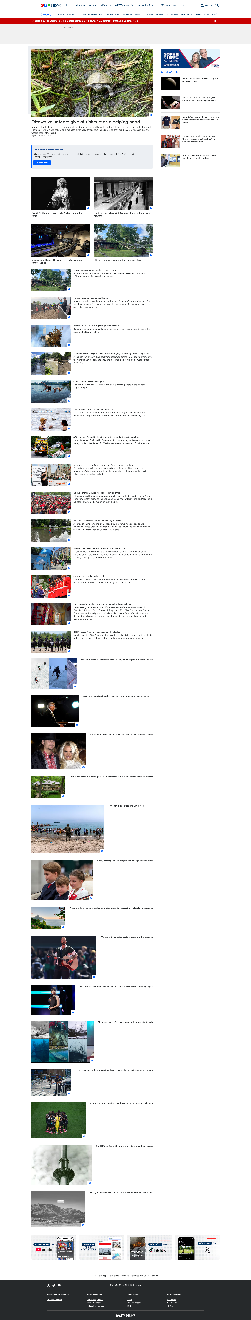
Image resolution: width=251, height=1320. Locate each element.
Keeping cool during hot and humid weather (93, 409)
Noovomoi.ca (172, 1303)
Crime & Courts (202, 14)
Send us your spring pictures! (48, 150)
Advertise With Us (138, 1276)
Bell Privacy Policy (95, 1299)
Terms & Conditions (95, 1303)
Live (183, 5)
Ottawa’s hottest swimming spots (88, 381)
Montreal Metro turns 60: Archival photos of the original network (122, 214)
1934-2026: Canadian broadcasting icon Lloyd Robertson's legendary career (118, 696)
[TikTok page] (53, 1285)
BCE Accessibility (54, 1299)
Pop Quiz (160, 14)
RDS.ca (170, 1306)
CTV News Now (168, 5)
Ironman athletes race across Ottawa (90, 298)
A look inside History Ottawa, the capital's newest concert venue (57, 261)
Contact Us (153, 1276)
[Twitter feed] (48, 1285)
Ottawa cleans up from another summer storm (118, 260)
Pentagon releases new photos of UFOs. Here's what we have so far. (121, 1192)
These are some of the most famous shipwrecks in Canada (125, 1022)
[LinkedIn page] (64, 1285)
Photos (138, 14)
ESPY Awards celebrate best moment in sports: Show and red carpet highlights (116, 986)
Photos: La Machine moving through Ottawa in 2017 (96, 326)
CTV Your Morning (124, 5)
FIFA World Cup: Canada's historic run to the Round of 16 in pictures (121, 1103)
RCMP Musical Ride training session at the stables (96, 632)
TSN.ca (130, 1306)
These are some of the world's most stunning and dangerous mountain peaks (117, 660)
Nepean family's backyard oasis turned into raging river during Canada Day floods (111, 354)
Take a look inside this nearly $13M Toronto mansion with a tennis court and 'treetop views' (111, 777)
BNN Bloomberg (134, 1303)
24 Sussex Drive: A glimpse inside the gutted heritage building (102, 604)
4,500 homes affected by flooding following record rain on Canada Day (106, 437)
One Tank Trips (112, 14)
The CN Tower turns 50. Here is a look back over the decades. (124, 1146)
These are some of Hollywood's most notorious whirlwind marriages (121, 734)
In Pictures (105, 5)
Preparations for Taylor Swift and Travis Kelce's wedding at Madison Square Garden (114, 1070)
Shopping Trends (147, 5)
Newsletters (114, 1276)
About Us (125, 1276)
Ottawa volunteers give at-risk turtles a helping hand (85, 121)
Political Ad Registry (95, 1306)
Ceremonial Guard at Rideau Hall (88, 576)
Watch (92, 5)
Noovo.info (171, 1299)
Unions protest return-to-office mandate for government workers (103, 465)
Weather (71, 14)
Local (69, 5)
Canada (80, 5)
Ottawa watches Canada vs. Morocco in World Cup (96, 493)
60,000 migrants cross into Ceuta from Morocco (131, 806)
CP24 (129, 1299)
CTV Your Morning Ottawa (90, 14)
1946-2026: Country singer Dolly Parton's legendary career (57, 214)
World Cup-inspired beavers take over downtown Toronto (99, 548)
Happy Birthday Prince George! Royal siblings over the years (125, 861)
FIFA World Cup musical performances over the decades (126, 937)
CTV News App (100, 1276)
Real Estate (186, 14)
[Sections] (34, 5)
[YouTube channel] (59, 1285)
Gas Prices (127, 14)
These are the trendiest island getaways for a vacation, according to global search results (111, 908)
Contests (149, 14)
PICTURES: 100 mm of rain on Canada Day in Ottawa (97, 521)
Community (172, 14)
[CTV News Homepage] (51, 5)
